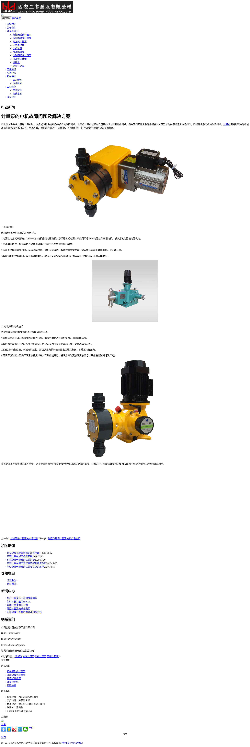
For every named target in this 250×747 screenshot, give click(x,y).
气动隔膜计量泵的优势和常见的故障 (25, 567)
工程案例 (11, 87)
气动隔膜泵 (18, 52)
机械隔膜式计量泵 (22, 34)
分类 (125, 734)
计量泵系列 (13, 31)
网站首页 (11, 24)
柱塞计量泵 (28, 656)
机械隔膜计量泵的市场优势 (24, 538)
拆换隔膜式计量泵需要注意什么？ (24, 553)
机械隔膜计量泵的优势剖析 (21, 560)
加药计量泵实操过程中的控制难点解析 (26, 563)
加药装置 (17, 48)
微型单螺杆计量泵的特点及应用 (64, 538)
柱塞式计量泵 (20, 41)
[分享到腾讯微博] (20, 729)
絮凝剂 (18, 656)
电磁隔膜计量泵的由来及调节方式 (24, 612)
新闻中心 (11, 76)
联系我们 (11, 97)
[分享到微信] (25, 729)
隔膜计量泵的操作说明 (18, 608)
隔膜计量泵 (53, 656)
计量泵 (226, 124)
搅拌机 (16, 62)
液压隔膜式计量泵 (22, 38)
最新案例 (17, 90)
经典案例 (17, 93)
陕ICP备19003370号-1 (72, 743)
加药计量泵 (40, 656)
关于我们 (11, 27)
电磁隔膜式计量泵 (22, 55)
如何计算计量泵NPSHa (18, 601)
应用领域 (11, 69)
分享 (3, 724)
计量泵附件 (18, 45)
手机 (31, 728)
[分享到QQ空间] (9, 729)
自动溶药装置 (20, 59)
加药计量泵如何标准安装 (19, 556)
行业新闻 (17, 83)
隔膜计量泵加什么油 (17, 605)
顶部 (3, 737)
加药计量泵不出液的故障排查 (22, 598)
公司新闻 (17, 80)
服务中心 (11, 73)
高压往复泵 (18, 66)
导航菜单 (16, 18)
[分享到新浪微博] (14, 729)
